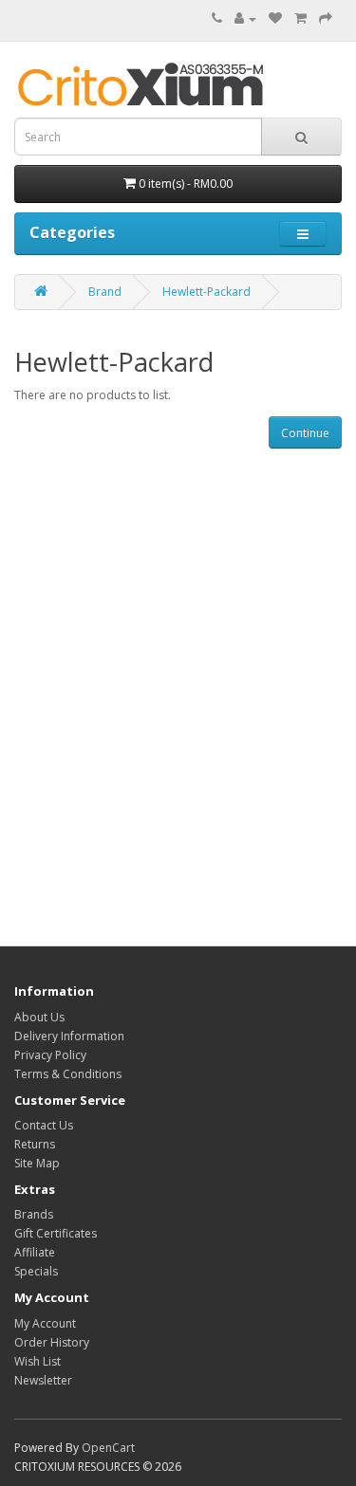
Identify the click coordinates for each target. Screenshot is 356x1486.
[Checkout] (325, 18)
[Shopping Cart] (300, 18)
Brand (105, 292)
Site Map (37, 1163)
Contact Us (43, 1125)
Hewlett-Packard (206, 292)
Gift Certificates (55, 1233)
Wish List (37, 1361)
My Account (45, 1323)
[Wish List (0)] (275, 18)
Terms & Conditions (68, 1074)
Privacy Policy (50, 1055)
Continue (305, 433)
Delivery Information (69, 1036)
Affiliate (34, 1252)
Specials (36, 1271)
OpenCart (108, 1448)
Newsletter (43, 1380)
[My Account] (245, 18)
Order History (51, 1342)
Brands (33, 1214)
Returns (34, 1144)
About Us (39, 1017)
